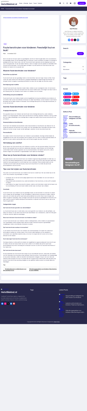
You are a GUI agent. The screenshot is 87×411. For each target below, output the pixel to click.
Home (3, 8)
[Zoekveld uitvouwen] (74, 3)
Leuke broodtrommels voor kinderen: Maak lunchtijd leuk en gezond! (75, 304)
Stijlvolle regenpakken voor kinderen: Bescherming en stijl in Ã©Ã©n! (75, 312)
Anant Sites (57, 321)
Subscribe (81, 3)
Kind (5, 44)
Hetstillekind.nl (9, 4)
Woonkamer (66, 69)
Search (80, 53)
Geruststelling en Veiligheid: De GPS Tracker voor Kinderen (75, 119)
